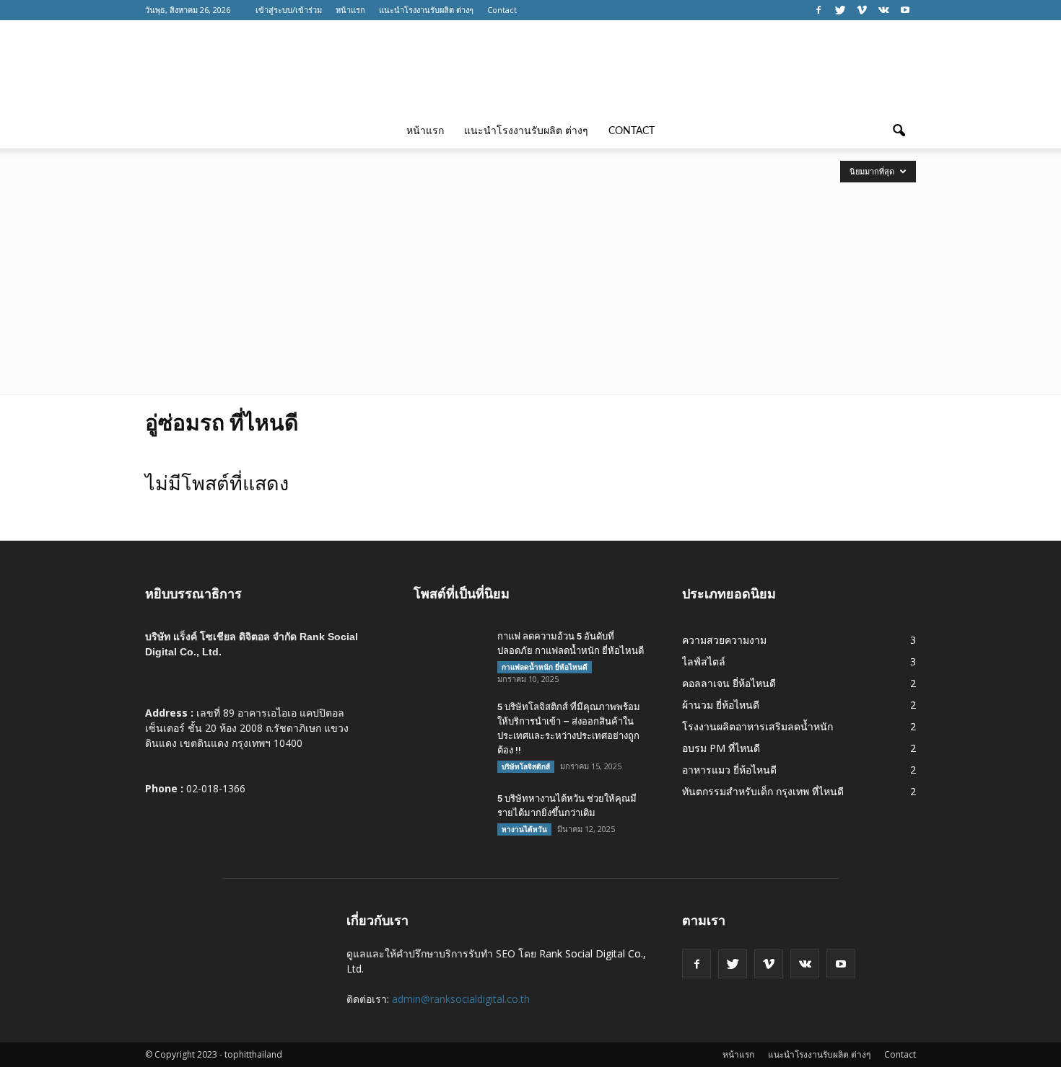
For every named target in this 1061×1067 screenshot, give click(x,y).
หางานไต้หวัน (524, 829)
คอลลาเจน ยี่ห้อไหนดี (729, 683)
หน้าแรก (350, 9)
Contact (502, 9)
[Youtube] (905, 10)
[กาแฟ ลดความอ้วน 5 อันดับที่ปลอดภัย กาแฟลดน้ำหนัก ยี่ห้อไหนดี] (450, 654)
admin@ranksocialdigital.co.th (461, 999)
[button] (898, 131)
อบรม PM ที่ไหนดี (721, 748)
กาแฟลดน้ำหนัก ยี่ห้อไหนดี (545, 667)
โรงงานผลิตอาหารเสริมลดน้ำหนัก (757, 726)
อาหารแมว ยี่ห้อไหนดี (729, 769)
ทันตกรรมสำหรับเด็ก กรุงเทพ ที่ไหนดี (763, 791)
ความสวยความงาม (724, 640)
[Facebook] (818, 10)
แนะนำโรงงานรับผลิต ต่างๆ (426, 9)
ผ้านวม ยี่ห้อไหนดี (720, 705)
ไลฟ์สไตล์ (703, 661)
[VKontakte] (883, 10)
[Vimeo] (862, 10)
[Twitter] (840, 10)
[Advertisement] (530, 286)
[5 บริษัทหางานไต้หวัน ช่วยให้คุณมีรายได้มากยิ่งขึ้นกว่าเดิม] (450, 817)
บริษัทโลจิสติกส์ (526, 766)
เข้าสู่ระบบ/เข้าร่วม (289, 9)
